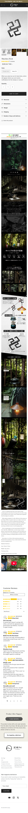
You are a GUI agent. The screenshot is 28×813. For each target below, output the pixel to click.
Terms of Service (18, 762)
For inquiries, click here (14, 735)
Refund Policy (18, 758)
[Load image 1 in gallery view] (14, 29)
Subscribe (6, 790)
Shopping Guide (4, 762)
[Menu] (1, 5)
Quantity (4, 83)
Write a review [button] (14, 594)
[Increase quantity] (12, 87)
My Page (3, 758)
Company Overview (5, 764)
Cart (2, 760)
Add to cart (13, 94)
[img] (11, 616)
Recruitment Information (6, 765)
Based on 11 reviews (8, 592)
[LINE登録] (14, 138)
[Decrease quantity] (3, 87)
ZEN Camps (7, 807)
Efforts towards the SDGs (6, 767)
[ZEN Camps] (14, 5)
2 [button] (10, 701)
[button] (5, 61)
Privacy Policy (18, 760)
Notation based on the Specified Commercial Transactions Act (19, 765)
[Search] (4, 5)
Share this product (8, 120)
